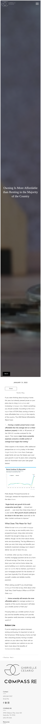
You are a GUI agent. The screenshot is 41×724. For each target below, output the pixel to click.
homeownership (10, 649)
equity (17, 566)
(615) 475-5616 (7, 718)
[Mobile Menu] (37, 3)
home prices (22, 403)
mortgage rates (17, 406)
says (10, 593)
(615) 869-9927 (7, 696)
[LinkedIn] (8, 703)
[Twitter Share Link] (11, 394)
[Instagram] (6, 703)
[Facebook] (3, 703)
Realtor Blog (20, 393)
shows (13, 499)
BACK (6, 374)
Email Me (6, 699)
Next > (12, 657)
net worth (11, 569)
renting (22, 414)
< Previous (6, 657)
